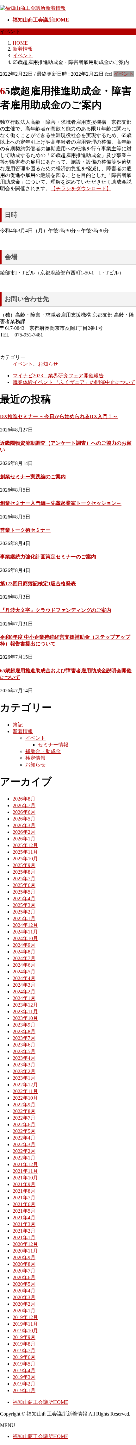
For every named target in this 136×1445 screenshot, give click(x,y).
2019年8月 (24, 1344)
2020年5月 (24, 1284)
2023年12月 (25, 1005)
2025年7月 (24, 878)
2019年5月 (24, 1363)
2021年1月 (24, 1237)
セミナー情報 (53, 744)
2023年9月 (24, 1024)
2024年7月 (24, 958)
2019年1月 (24, 1390)
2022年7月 (24, 1118)
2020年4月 (24, 1290)
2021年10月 (25, 1177)
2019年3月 (24, 1377)
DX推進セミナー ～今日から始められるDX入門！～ (59, 416)
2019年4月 (24, 1370)
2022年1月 (24, 1157)
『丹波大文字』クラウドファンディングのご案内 (55, 610)
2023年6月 (24, 1044)
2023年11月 (25, 1011)
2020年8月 (24, 1264)
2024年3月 (24, 985)
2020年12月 (25, 1244)
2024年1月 (24, 998)
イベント (124, 74)
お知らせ (48, 364)
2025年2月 (24, 911)
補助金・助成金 (43, 751)
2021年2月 (24, 1231)
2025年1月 (24, 918)
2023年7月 (24, 1038)
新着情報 (23, 731)
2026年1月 (24, 838)
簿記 (18, 724)
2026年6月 (24, 812)
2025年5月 (24, 892)
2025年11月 (25, 852)
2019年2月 (24, 1383)
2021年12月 (25, 1164)
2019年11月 (25, 1324)
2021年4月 (24, 1217)
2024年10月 (25, 938)
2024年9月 (24, 945)
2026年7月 (24, 805)
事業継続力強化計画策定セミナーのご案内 (48, 556)
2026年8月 (24, 798)
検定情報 (35, 758)
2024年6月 (24, 965)
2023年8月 (24, 1031)
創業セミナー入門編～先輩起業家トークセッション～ (60, 503)
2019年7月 (24, 1350)
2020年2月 (24, 1304)
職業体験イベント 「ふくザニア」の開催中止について (74, 382)
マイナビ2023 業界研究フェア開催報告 (58, 375)
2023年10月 (25, 1018)
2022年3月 (24, 1144)
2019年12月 (25, 1317)
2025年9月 (24, 865)
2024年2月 (24, 991)
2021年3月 (24, 1224)
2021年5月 (24, 1211)
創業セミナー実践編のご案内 (33, 476)
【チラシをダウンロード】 (81, 188)
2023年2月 (24, 1071)
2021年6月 (24, 1204)
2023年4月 (24, 1058)
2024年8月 (24, 951)
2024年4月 (24, 978)
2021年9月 (24, 1184)
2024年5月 (24, 971)
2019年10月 (25, 1330)
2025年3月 (24, 905)
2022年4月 (24, 1137)
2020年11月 (25, 1250)
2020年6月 (24, 1277)
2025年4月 (24, 898)
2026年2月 (24, 832)
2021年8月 (24, 1191)
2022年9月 (24, 1104)
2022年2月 (24, 1151)
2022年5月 (24, 1131)
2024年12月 (25, 925)
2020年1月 (24, 1310)
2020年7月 (24, 1270)
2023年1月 (24, 1078)
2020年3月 (24, 1297)
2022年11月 (25, 1091)
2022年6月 (24, 1124)
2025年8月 (24, 872)
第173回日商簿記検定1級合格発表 (38, 583)
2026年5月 (24, 818)
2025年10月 (25, 858)
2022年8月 (24, 1111)
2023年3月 (24, 1064)
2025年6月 (24, 885)
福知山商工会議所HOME (40, 1402)
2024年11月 (25, 931)
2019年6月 (24, 1357)
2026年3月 (24, 825)
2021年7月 (24, 1197)
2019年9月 (24, 1337)
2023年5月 (24, 1051)
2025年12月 (25, 845)
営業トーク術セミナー (25, 530)
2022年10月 (25, 1098)
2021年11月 (25, 1171)
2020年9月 (24, 1257)
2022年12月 (25, 1084)
